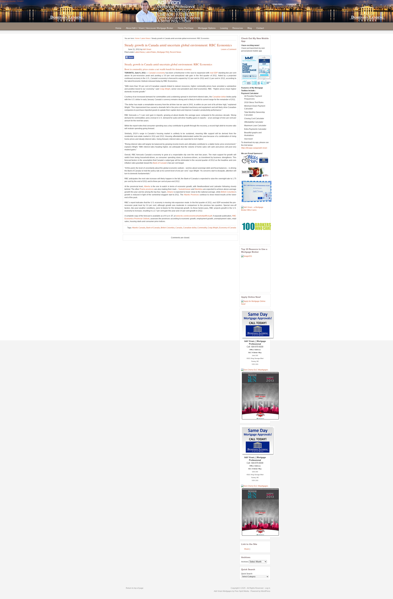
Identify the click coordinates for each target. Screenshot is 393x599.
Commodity (202, 228)
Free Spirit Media (242, 591)
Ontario (170, 192)
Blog (249, 28)
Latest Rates (151, 52)
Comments (291, 4)
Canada (148, 64)
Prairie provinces (147, 189)
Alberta (147, 186)
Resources (237, 28)
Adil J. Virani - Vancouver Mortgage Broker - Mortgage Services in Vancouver (196, 13)
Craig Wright (165, 89)
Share (246, 549)
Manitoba (199, 189)
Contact (260, 28)
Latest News (145, 38)
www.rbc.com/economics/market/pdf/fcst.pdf (194, 216)
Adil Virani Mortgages (223, 591)
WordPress (265, 591)
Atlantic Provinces (191, 195)
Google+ (20, 1)
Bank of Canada (160, 163)
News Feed (277, 4)
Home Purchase (185, 28)
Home (118, 28)
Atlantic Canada (138, 228)
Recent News (175, 52)
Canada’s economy (157, 73)
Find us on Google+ (8, 1)
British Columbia (228, 192)
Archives (244, 562)
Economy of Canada (227, 228)
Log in (267, 588)
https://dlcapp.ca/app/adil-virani (254, 148)
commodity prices (140, 69)
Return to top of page (134, 588)
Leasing (224, 28)
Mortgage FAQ (163, 52)
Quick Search (246, 574)
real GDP (214, 73)
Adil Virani (147, 49)
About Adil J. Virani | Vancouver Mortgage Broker (149, 28)
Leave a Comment (228, 49)
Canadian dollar (219, 97)
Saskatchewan (184, 189)
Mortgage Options (207, 28)
